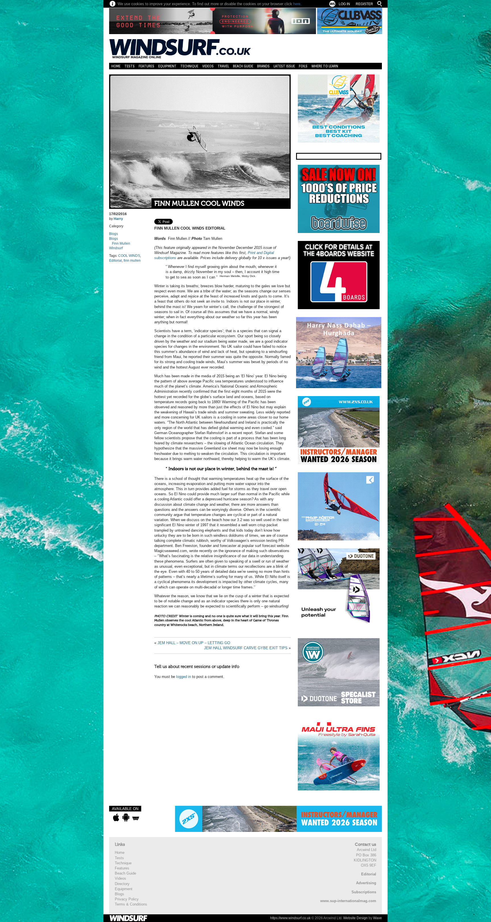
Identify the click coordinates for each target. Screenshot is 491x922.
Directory (122, 884)
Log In (344, 4)
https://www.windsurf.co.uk (290, 918)
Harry (118, 219)
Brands (263, 66)
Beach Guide (243, 66)
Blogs (113, 234)
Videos (208, 66)
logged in (183, 677)
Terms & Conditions (131, 904)
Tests (129, 66)
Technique (189, 66)
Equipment (167, 66)
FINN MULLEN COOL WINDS (199, 203)
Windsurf (116, 248)
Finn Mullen (121, 243)
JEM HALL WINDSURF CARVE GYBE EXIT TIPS (246, 648)
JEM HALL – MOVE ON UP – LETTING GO (193, 643)
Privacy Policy (127, 899)
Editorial (115, 261)
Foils (303, 66)
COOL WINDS (129, 256)
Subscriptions (363, 892)
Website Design (355, 918)
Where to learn (324, 66)
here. (297, 4)
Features (146, 66)
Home (115, 66)
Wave (377, 918)
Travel (223, 66)
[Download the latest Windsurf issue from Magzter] (135, 817)
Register (364, 4)
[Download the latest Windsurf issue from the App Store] (116, 817)
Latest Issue (284, 66)
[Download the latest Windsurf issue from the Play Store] (126, 817)
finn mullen (132, 261)
